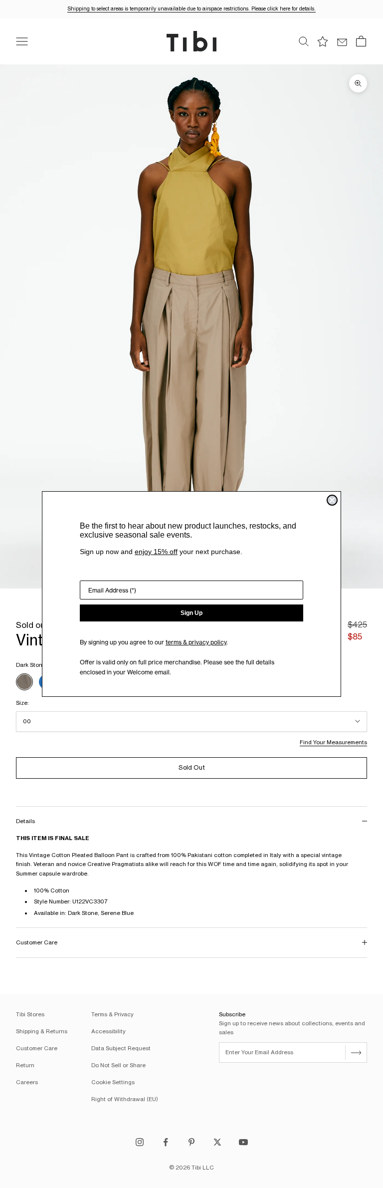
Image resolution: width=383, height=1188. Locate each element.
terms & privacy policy (196, 642)
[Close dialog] (332, 500)
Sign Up (191, 612)
